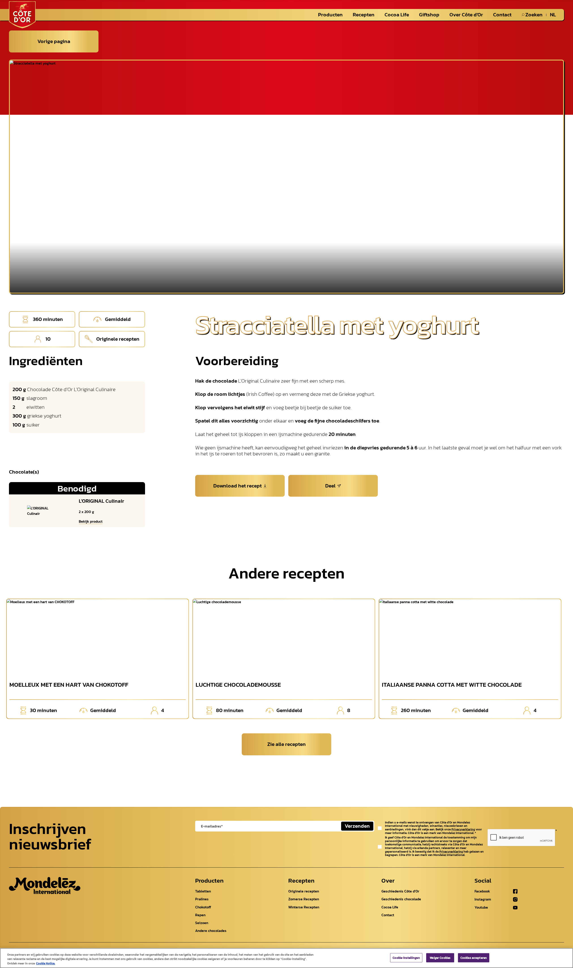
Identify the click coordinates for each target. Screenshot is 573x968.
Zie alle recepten (286, 744)
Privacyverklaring (463, 829)
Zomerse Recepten (303, 899)
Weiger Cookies (440, 957)
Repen (200, 915)
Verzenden (357, 826)
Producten (330, 15)
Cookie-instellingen (406, 957)
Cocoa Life (397, 15)
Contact (502, 15)
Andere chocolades (211, 930)
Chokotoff (203, 907)
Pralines (202, 899)
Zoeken (534, 15)
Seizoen (201, 922)
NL (553, 15)
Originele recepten (303, 891)
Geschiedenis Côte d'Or (400, 891)
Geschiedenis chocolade (401, 899)
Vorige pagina (53, 41)
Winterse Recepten (303, 907)
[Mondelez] (44, 885)
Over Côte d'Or (466, 15)
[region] (286, 958)
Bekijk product (91, 521)
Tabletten (203, 891)
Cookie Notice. (45, 963)
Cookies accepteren (473, 957)
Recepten (363, 15)
